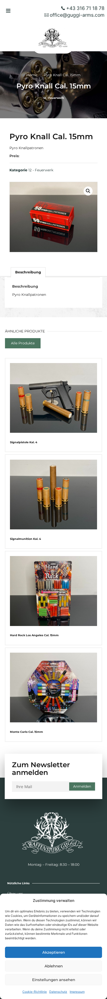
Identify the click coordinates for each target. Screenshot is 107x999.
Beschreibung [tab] (28, 272)
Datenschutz (58, 992)
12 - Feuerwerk (53, 98)
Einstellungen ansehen (53, 979)
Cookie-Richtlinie (34, 992)
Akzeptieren (53, 952)
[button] (8, 10)
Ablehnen (54, 966)
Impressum (77, 992)
